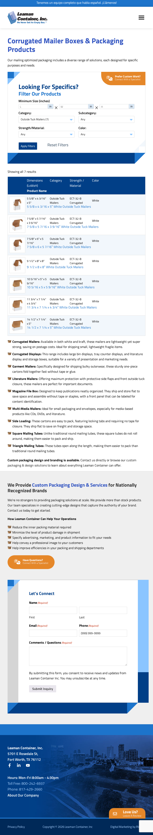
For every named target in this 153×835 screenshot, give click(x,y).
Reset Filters (57, 145)
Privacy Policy (16, 826)
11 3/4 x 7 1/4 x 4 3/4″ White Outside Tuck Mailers (62, 307)
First (32, 617)
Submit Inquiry (42, 688)
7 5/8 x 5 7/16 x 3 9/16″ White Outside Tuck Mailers (62, 227)
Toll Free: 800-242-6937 (26, 783)
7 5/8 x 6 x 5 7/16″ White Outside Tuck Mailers (59, 247)
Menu (141, 17)
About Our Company (23, 795)
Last (81, 617)
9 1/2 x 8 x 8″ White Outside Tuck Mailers (55, 267)
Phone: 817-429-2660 (25, 789)
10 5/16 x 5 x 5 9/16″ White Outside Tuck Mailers (60, 287)
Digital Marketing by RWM (126, 826)
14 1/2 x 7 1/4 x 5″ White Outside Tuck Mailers (59, 327)
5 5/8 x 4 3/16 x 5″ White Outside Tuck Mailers (59, 207)
